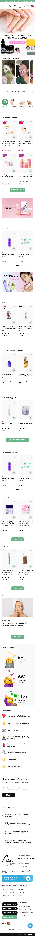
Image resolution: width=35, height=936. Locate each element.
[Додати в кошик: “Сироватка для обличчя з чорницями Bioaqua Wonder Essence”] (14, 370)
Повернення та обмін (8, 892)
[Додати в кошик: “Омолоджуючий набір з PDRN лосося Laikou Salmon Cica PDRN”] (30, 171)
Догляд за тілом (23, 915)
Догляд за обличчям (24, 906)
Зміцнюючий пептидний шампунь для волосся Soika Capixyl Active (8, 255)
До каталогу (17, 539)
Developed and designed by (17, 934)
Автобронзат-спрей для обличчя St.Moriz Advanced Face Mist (25, 328)
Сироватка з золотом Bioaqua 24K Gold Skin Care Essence (25, 375)
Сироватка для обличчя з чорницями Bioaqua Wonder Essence (8, 376)
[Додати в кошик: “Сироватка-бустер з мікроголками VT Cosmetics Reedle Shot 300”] (14, 418)
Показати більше (17, 190)
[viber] (33, 858)
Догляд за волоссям (24, 909)
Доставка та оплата (8, 889)
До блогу (17, 637)
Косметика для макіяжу (25, 912)
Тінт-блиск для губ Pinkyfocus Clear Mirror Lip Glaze (9, 328)
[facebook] (30, 859)
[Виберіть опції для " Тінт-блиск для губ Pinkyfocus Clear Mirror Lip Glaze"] (14, 322)
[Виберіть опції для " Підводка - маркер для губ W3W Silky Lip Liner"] (30, 566)
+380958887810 (8, 908)
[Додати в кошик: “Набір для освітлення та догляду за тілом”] (14, 171)
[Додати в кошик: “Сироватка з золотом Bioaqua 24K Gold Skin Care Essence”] (30, 370)
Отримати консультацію (17, 440)
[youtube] (27, 858)
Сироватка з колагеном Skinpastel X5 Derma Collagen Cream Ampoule (25, 424)
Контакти (21, 892)
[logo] (9, 861)
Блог (19, 895)
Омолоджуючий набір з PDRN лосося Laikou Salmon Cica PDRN (25, 176)
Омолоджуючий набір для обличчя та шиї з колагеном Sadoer (9, 143)
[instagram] (19, 859)
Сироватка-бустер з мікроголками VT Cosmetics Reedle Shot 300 (9, 424)
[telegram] (24, 858)
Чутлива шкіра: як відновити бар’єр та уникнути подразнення (16, 624)
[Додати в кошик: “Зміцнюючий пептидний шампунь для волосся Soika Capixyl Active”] (14, 248)
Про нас (21, 889)
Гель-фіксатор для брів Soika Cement (8, 571)
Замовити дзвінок (9, 917)
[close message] (34, 1)
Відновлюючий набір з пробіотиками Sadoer (25, 142)
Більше (8, 795)
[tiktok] (22, 858)
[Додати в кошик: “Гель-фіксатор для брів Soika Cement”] (14, 566)
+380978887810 (8, 913)
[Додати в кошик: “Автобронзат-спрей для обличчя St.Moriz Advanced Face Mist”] (30, 322)
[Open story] (8, 72)
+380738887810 (8, 904)
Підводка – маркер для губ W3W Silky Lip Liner (25, 571)
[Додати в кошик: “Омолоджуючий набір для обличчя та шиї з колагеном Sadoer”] (14, 137)
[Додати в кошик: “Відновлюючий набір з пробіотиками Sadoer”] (30, 137)
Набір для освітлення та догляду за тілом (8, 176)
